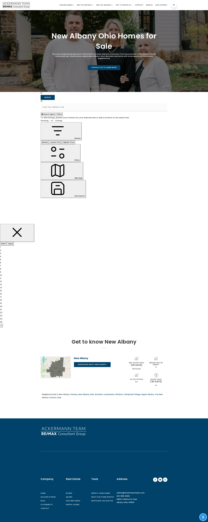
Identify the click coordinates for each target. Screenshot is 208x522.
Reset (3, 243)
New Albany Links (86, 394)
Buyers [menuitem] (69, 493)
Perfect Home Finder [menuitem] (100, 493)
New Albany (81, 358)
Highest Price (68, 142)
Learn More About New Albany (92, 364)
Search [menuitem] (149, 5)
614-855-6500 (123, 496)
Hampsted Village (132, 394)
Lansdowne (109, 394)
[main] (104, 214)
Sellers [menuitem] (69, 497)
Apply (10, 243)
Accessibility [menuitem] (47, 504)
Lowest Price (55, 142)
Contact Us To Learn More (104, 67)
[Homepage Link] (63, 431)
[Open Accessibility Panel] (203, 517)
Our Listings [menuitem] (161, 5)
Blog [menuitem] (43, 501)
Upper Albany (147, 394)
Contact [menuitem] (139, 5)
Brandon (99, 394)
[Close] (17, 233)
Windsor (119, 394)
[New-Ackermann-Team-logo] (16, 5)
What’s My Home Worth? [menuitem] (102, 497)
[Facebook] (154, 479)
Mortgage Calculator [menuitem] (102, 501)
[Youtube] (159, 479)
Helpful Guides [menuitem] (72, 504)
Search (47, 97)
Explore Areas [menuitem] (66, 5)
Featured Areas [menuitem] (73, 501)
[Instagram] (164, 479)
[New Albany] (56, 367)
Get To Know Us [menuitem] (123, 5)
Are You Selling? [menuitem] (104, 5)
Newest (44, 142)
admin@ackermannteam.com (131, 493)
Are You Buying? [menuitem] (85, 5)
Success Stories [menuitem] (48, 497)
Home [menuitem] (43, 493)
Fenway (74, 394)
